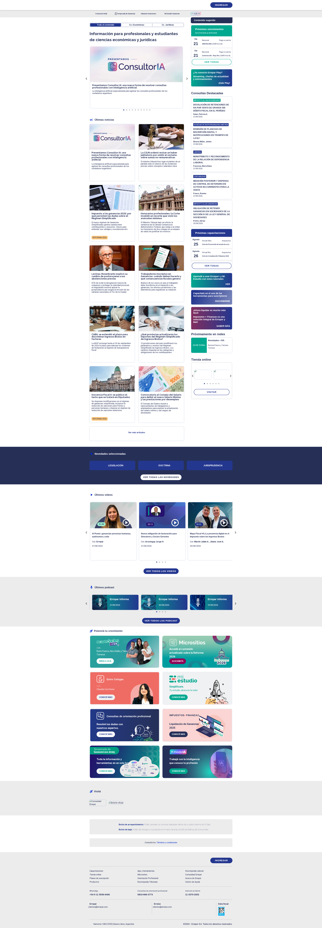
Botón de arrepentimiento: (131, 824)
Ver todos (211, 62)
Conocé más (105, 697)
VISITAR (211, 392)
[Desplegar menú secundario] (199, 5)
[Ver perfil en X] (97, 911)
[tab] (204, 383)
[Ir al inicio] (100, 860)
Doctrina (164, 465)
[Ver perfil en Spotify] (124, 911)
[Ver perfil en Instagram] (113, 911)
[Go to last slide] (193, 376)
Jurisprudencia (213, 465)
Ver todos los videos (161, 571)
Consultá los (161, 842)
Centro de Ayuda (192, 882)
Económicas (136, 25)
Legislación (115, 465)
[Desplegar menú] (91, 5)
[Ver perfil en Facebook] (91, 911)
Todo (105, 25)
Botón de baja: (125, 829)
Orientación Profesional (147, 878)
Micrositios (142, 874)
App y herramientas (145, 871)
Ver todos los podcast (161, 620)
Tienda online (95, 874)
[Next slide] (231, 376)
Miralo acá (105, 661)
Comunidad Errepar (193, 874)
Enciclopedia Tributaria (147, 882)
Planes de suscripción (99, 878)
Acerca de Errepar (193, 878)
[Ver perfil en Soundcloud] (118, 911)
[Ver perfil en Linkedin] (102, 911)
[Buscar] (123, 5)
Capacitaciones (96, 871)
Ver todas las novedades (161, 477)
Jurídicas (168, 25)
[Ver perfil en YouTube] (108, 911)
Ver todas (212, 266)
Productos (94, 882)
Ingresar (221, 5)
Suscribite (177, 661)
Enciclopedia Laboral (194, 871)
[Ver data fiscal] (225, 911)
